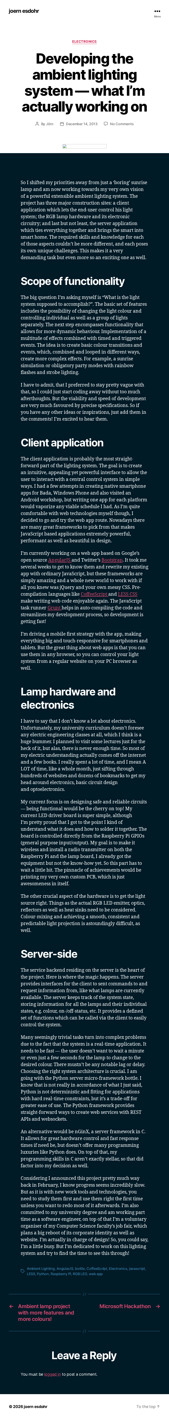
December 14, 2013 (81, 124)
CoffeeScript (94, 594)
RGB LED (80, 1274)
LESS (31, 1274)
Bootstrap (112, 560)
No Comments (122, 124)
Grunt (55, 608)
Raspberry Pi (61, 1274)
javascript (137, 1268)
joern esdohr (24, 11)
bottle (79, 1268)
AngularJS (60, 560)
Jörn (49, 124)
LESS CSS (127, 594)
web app (96, 1274)
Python (43, 1274)
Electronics (84, 42)
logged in (52, 1374)
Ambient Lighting (41, 1268)
